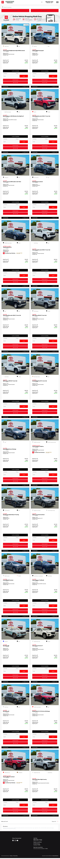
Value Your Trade (15, 82)
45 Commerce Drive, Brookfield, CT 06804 (41, 848)
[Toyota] (2, 2)
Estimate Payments (15, 79)
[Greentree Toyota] (9, 2)
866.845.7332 (49, 1)
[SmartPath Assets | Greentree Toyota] (30, 18)
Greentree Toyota (5, 86)
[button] (28, 34)
